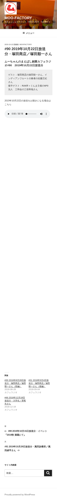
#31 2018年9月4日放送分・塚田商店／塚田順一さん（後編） (39, 383)
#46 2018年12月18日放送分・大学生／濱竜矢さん (15, 400)
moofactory (26, 44)
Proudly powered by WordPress (20, 494)
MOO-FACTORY (18, 18)
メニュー (30, 33)
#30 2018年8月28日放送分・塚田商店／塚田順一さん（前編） (15, 383)
